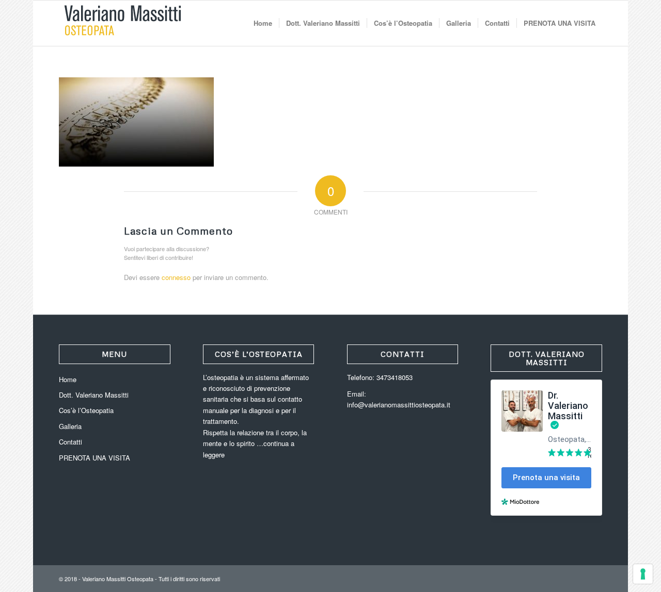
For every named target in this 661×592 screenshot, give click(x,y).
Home (67, 379)
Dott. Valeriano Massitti (94, 395)
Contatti (70, 442)
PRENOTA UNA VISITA (94, 458)
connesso (176, 277)
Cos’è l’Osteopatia (86, 410)
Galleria (70, 426)
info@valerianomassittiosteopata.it (398, 404)
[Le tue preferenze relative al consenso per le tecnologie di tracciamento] (643, 574)
